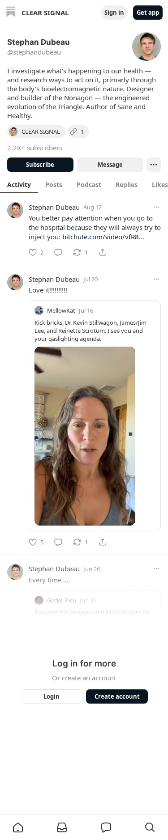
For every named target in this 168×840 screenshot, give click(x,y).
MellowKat (61, 310)
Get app (148, 12)
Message (109, 165)
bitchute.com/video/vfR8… (103, 236)
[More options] (156, 207)
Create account (116, 696)
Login (51, 696)
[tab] (19, 184)
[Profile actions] (153, 164)
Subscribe (40, 165)
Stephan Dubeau (54, 207)
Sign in (114, 12)
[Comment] (58, 252)
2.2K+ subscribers (34, 147)
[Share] (102, 252)
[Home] (10, 12)
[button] (18, 827)
